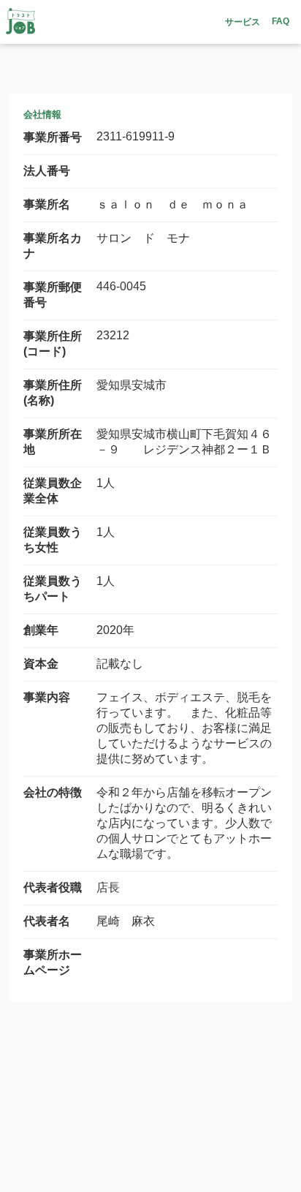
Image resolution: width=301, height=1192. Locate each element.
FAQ (280, 21)
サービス (242, 22)
